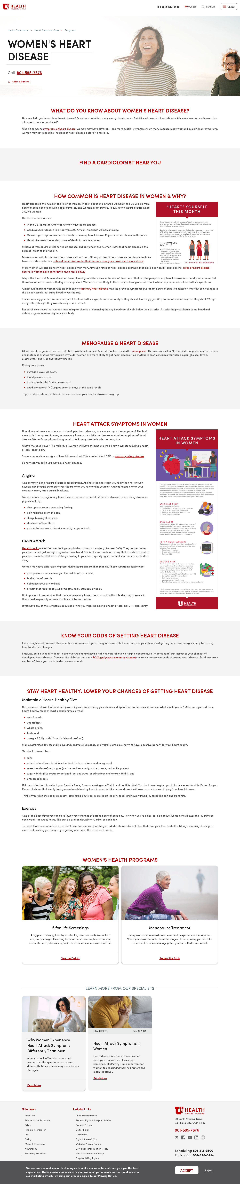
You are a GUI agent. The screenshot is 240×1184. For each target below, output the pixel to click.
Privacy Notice (107, 1176)
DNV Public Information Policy (92, 1148)
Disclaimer (81, 1134)
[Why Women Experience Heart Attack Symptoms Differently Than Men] (54, 1014)
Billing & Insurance (168, 6)
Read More (100, 1078)
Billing (28, 1125)
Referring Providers (35, 1153)
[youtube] (190, 1137)
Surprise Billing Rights (87, 1158)
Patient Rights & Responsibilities (93, 1120)
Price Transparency (86, 1115)
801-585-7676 (29, 72)
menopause (139, 351)
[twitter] (177, 1137)
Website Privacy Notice (88, 1143)
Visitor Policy (82, 1129)
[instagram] (203, 1137)
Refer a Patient (20, 81)
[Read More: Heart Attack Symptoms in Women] (120, 1011)
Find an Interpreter (35, 1129)
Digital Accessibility (86, 1139)
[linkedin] (196, 1137)
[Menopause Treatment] (169, 915)
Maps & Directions (35, 1143)
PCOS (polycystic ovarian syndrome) (114, 657)
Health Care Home (18, 30)
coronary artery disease (129, 456)
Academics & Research (37, 1120)
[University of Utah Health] (14, 6)
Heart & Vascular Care (47, 30)
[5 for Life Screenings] (70, 915)
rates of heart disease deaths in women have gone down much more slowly (98, 261)
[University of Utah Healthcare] (196, 1110)
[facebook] (183, 1137)
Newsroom (31, 1148)
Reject (209, 1170)
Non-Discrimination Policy (90, 1153)
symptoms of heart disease (59, 128)
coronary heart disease (94, 288)
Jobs (27, 1134)
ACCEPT (186, 1170)
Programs (70, 30)
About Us (30, 1115)
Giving (28, 1139)
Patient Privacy (84, 1125)
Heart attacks (30, 548)
